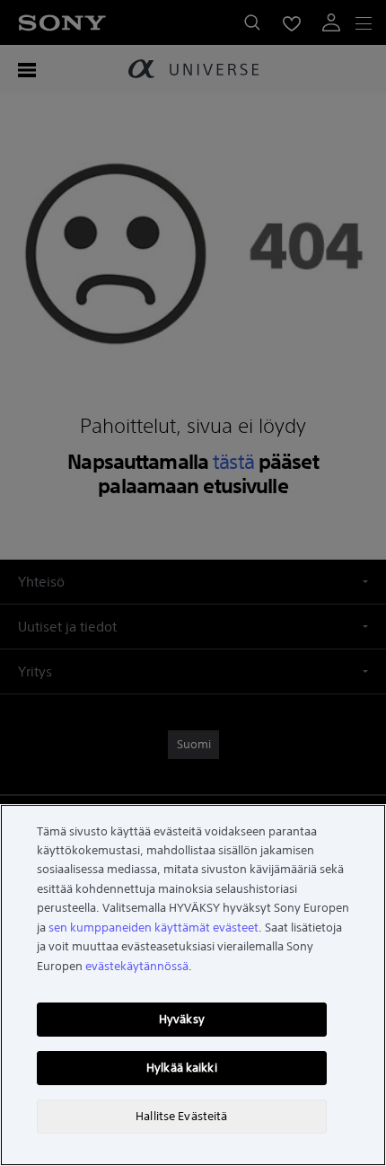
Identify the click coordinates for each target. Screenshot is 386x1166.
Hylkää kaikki (181, 1067)
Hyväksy (182, 1019)
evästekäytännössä (137, 966)
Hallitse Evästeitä (181, 1116)
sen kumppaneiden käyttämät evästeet (153, 927)
